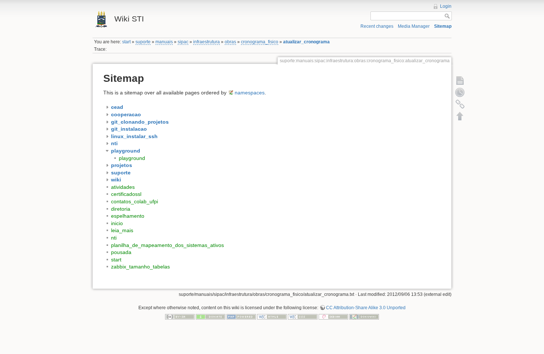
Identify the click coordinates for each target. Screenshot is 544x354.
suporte (143, 41)
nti (114, 238)
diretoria (120, 209)
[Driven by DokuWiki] (364, 316)
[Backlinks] (460, 104)
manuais (164, 41)
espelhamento (127, 216)
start (126, 41)
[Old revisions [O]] (460, 92)
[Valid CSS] (303, 316)
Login (445, 6)
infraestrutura (206, 41)
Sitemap (442, 26)
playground (132, 158)
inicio (117, 223)
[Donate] (210, 316)
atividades (123, 187)
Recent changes (376, 26)
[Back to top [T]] (460, 116)
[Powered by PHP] (241, 316)
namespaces (250, 93)
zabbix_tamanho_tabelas (140, 267)
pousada (121, 252)
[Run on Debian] (333, 316)
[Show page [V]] (460, 80)
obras (230, 41)
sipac (183, 41)
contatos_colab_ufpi (134, 201)
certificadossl (126, 194)
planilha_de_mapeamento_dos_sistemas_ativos (167, 245)
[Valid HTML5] (272, 316)
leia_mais (122, 230)
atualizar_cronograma (306, 41)
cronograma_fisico (259, 41)
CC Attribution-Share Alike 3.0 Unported (366, 307)
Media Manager (414, 26)
